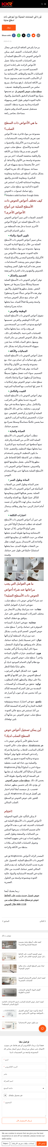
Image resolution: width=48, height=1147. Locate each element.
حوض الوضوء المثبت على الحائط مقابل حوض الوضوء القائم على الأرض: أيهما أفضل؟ (32, 955)
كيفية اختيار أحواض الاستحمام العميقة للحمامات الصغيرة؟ (31, 979)
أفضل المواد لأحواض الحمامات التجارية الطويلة (29, 991)
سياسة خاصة (6, 1138)
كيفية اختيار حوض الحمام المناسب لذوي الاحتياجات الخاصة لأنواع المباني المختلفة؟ (23, 1003)
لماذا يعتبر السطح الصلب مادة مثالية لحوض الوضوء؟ (31, 967)
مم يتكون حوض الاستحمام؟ (28, 1022)
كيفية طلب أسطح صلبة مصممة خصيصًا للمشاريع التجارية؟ (29, 943)
